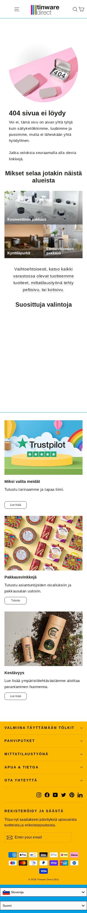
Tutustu (15, 600)
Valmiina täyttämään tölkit (39, 728)
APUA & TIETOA (21, 767)
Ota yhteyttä (20, 780)
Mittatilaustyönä (26, 754)
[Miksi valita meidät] (43, 447)
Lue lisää (15, 504)
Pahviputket (19, 741)
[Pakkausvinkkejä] (43, 543)
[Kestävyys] (43, 639)
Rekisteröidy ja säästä (34, 811)
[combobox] (43, 892)
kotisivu (55, 289)
